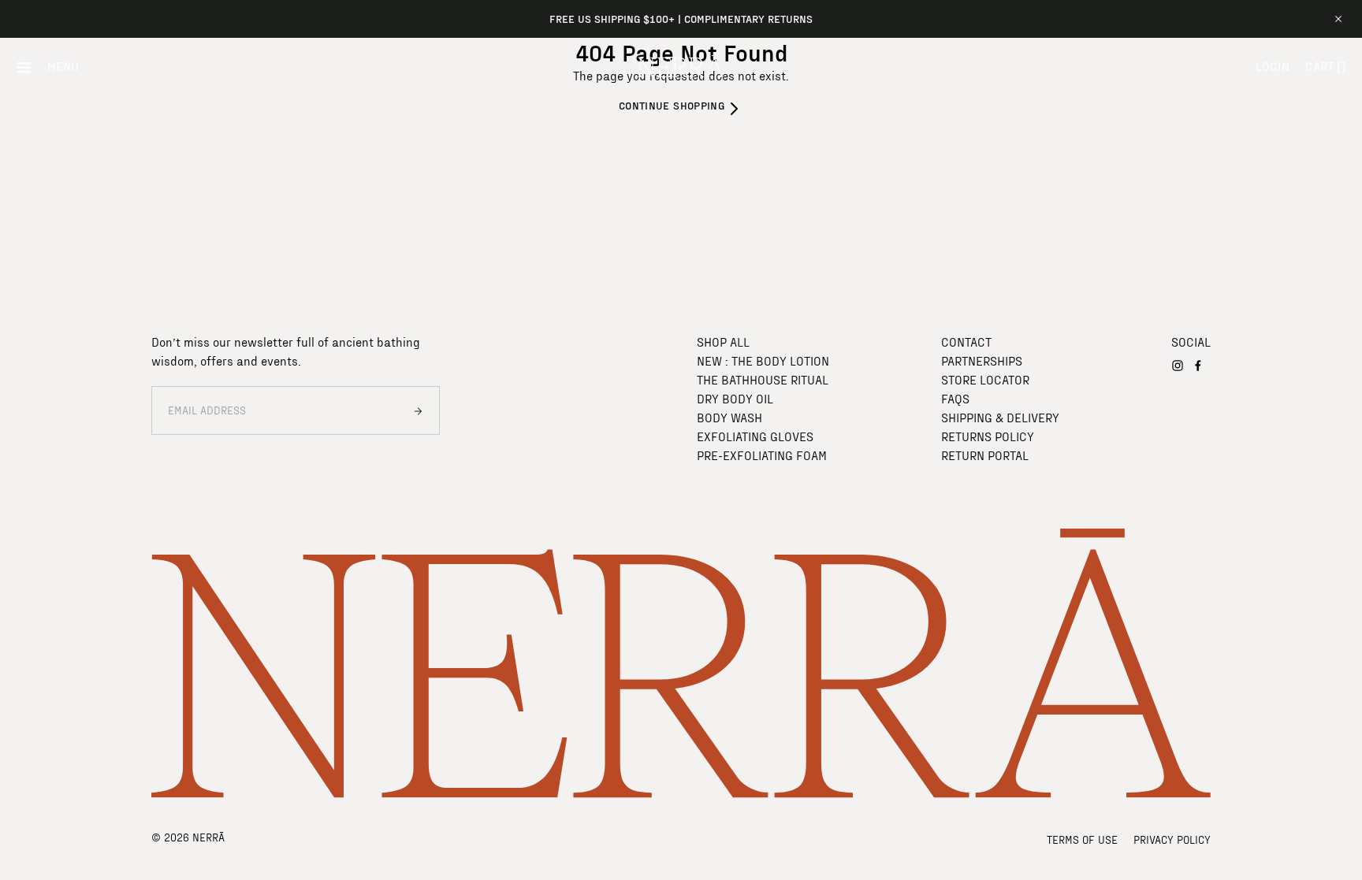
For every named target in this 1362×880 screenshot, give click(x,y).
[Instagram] (1177, 365)
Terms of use (1082, 839)
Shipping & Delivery (1000, 417)
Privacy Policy (1172, 839)
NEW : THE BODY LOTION (763, 360)
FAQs (955, 398)
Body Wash (729, 417)
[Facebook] (1198, 365)
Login (1272, 65)
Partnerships (981, 360)
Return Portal (985, 454)
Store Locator (985, 379)
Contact (966, 341)
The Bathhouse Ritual (762, 379)
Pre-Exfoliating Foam (762, 454)
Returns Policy (987, 436)
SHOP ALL (723, 341)
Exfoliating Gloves (755, 436)
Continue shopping (671, 105)
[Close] (1338, 19)
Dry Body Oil (735, 398)
